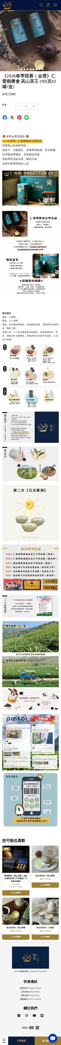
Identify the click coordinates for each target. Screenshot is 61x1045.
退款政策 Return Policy (30, 992)
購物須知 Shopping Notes (30, 988)
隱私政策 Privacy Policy (30, 995)
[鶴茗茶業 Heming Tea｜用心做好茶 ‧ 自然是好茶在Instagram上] (27, 1017)
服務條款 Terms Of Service (30, 999)
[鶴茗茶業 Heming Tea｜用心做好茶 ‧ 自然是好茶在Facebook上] (19, 1017)
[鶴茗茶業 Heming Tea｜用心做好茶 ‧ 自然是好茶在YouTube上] (34, 1017)
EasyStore (43, 971)
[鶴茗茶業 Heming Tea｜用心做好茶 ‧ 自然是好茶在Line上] (42, 1017)
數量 (4, 104)
